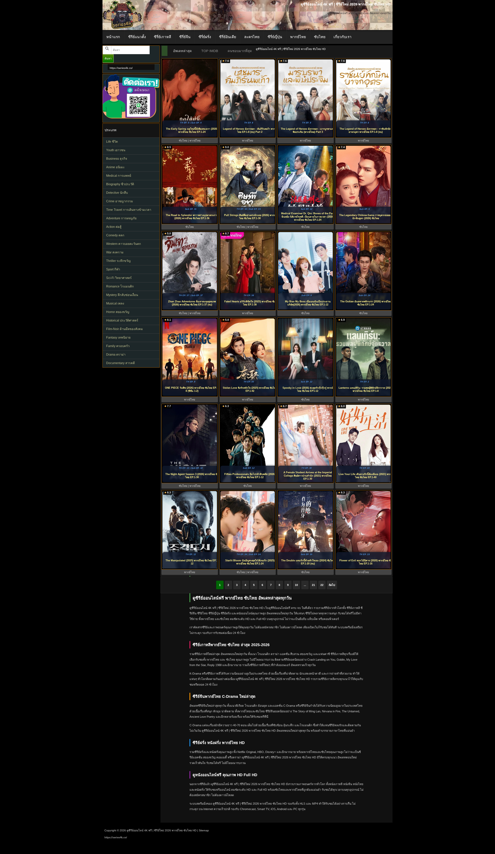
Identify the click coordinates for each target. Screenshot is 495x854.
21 (313, 584)
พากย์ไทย (298, 37)
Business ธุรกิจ (116, 158)
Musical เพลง (115, 303)
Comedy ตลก (115, 235)
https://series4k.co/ (121, 67)
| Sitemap (203, 830)
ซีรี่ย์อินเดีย (227, 37)
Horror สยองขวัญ (117, 312)
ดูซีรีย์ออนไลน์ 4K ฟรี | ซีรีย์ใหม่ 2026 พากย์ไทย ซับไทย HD (161, 830)
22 (321, 584)
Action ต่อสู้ (113, 226)
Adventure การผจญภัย (121, 218)
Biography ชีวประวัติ (120, 184)
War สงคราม (115, 252)
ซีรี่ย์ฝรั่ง (205, 37)
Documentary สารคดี (120, 363)
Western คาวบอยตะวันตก (123, 243)
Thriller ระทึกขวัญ (118, 260)
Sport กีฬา (113, 269)
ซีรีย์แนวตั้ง (137, 37)
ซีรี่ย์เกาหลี (162, 37)
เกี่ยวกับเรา (343, 37)
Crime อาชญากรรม (119, 201)
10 (296, 584)
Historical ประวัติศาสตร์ (122, 320)
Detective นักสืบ (117, 192)
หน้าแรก (113, 37)
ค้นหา (108, 58)
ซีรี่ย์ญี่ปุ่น (275, 37)
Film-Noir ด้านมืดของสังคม (124, 329)
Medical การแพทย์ (118, 175)
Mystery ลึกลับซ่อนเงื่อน (122, 295)
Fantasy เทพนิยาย (118, 337)
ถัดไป (332, 584)
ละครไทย (251, 37)
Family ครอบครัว (118, 346)
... (305, 584)
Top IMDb (209, 51)
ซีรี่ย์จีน (184, 37)
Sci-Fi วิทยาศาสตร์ (119, 278)
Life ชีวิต (112, 141)
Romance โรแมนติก (120, 286)
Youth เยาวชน (115, 150)
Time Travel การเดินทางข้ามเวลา (128, 209)
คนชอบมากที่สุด (240, 51)
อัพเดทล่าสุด (182, 51)
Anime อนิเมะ (115, 167)
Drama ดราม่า (115, 354)
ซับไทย (319, 37)
